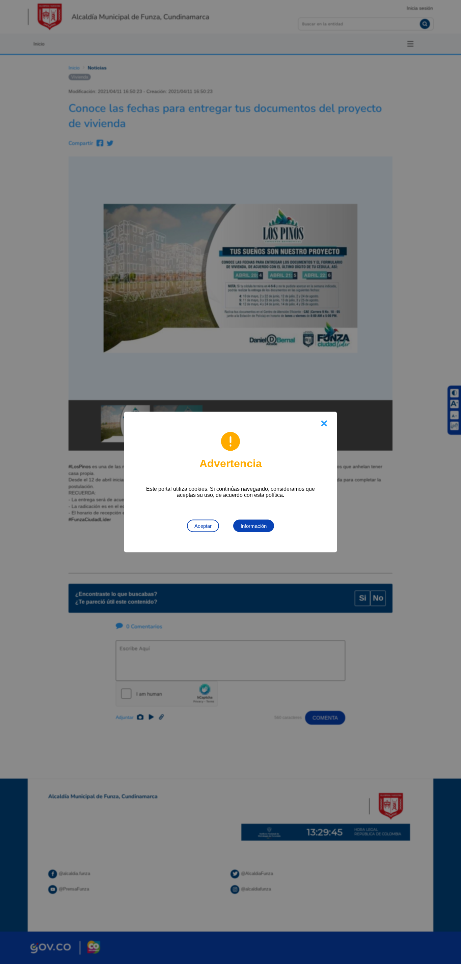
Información (254, 526)
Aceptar (203, 526)
